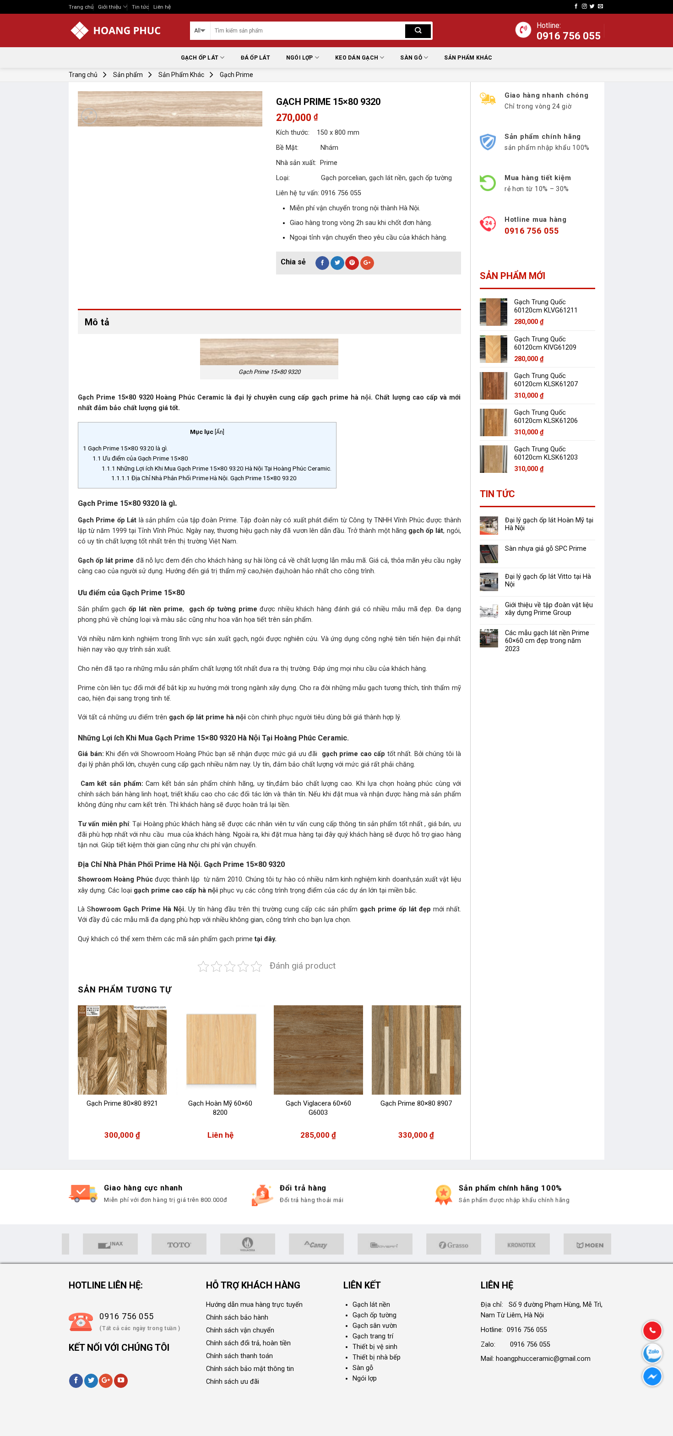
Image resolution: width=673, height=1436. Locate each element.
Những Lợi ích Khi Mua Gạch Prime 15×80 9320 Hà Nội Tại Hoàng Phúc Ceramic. (216, 468)
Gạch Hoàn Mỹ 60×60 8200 (220, 1108)
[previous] (78, 1077)
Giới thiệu (109, 7)
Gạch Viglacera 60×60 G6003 (318, 1108)
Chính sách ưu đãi (232, 1382)
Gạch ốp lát (200, 58)
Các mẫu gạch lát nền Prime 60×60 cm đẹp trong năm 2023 (547, 641)
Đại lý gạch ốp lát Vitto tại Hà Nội (548, 580)
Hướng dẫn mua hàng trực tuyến (254, 1305)
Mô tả (97, 322)
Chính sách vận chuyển (240, 1330)
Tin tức (140, 7)
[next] (460, 1077)
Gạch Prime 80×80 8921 (122, 1103)
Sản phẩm (128, 74)
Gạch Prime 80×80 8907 (416, 1103)
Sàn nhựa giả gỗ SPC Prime (545, 549)
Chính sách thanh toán (239, 1356)
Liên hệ (162, 7)
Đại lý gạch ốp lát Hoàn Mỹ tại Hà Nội (549, 524)
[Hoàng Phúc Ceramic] (122, 30)
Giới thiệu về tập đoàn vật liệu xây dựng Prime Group (549, 609)
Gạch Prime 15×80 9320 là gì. (125, 448)
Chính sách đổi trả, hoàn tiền (248, 1343)
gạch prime (237, 939)
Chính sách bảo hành (237, 1317)
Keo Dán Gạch (356, 58)
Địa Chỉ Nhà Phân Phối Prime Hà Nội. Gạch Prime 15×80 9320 (204, 478)
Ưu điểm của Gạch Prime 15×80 (140, 458)
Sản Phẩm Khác (468, 58)
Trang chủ (81, 7)
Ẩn (219, 432)
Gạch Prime (236, 74)
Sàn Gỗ (411, 58)
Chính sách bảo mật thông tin (250, 1369)
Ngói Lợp (299, 58)
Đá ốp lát (255, 58)
